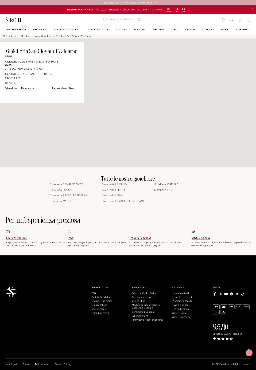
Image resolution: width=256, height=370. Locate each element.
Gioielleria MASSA (61, 201)
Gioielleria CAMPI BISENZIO (67, 184)
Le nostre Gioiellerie (41, 36)
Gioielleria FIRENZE (166, 184)
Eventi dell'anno (180, 309)
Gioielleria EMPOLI (113, 190)
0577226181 (12, 83)
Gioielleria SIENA (112, 195)
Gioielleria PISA (163, 190)
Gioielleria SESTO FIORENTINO (69, 195)
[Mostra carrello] (248, 20)
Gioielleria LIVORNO (114, 184)
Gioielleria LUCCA (61, 190)
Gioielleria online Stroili (15, 36)
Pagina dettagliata (63, 88)
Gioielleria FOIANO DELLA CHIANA (123, 201)
